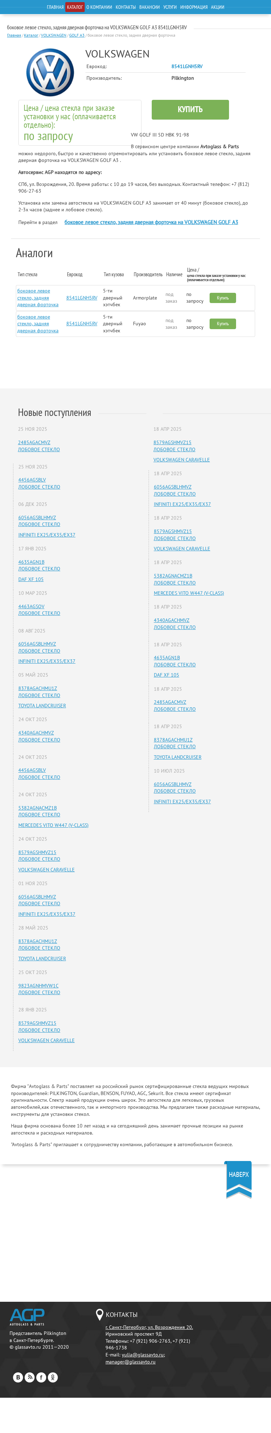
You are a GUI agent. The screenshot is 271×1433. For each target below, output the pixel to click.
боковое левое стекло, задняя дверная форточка (38, 298)
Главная (55, 7)
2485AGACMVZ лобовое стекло (39, 446)
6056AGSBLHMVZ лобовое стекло (39, 521)
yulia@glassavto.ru (143, 1355)
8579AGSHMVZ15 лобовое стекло (39, 856)
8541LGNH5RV (81, 298)
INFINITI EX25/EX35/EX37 (47, 535)
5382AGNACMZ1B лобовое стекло (39, 811)
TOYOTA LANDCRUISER (42, 705)
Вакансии (149, 7)
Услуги (170, 7)
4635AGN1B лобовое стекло (39, 565)
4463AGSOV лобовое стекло (39, 610)
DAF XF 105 (31, 579)
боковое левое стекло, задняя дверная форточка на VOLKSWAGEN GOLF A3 (151, 222)
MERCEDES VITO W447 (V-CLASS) (53, 825)
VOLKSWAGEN (53, 35)
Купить (190, 109)
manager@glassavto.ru (131, 1362)
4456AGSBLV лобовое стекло (39, 483)
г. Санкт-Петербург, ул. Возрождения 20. (149, 1327)
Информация (193, 7)
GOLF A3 (77, 35)
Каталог (75, 7)
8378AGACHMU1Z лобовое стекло (39, 692)
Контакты (126, 7)
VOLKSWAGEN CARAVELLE (46, 869)
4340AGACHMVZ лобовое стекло (39, 736)
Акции (217, 7)
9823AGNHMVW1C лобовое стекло (39, 989)
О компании (99, 7)
